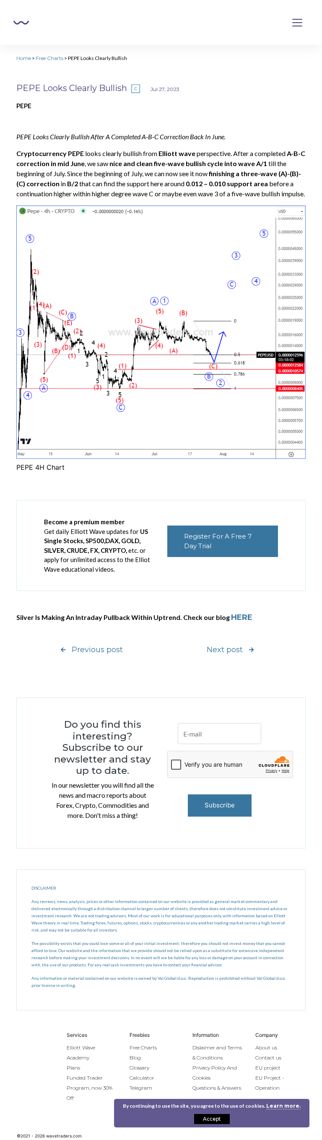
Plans (73, 1068)
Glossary (139, 1068)
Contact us (268, 1057)
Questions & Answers (216, 1088)
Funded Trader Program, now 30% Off (89, 1088)
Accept (212, 1119)
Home (23, 58)
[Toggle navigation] (297, 22)
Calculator (142, 1078)
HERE (241, 617)
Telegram (141, 1088)
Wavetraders (21, 22)
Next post (225, 649)
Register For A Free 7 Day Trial (218, 541)
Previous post (97, 649)
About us (266, 1047)
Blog (135, 1057)
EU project (267, 1068)
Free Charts (49, 58)
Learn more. (283, 1106)
